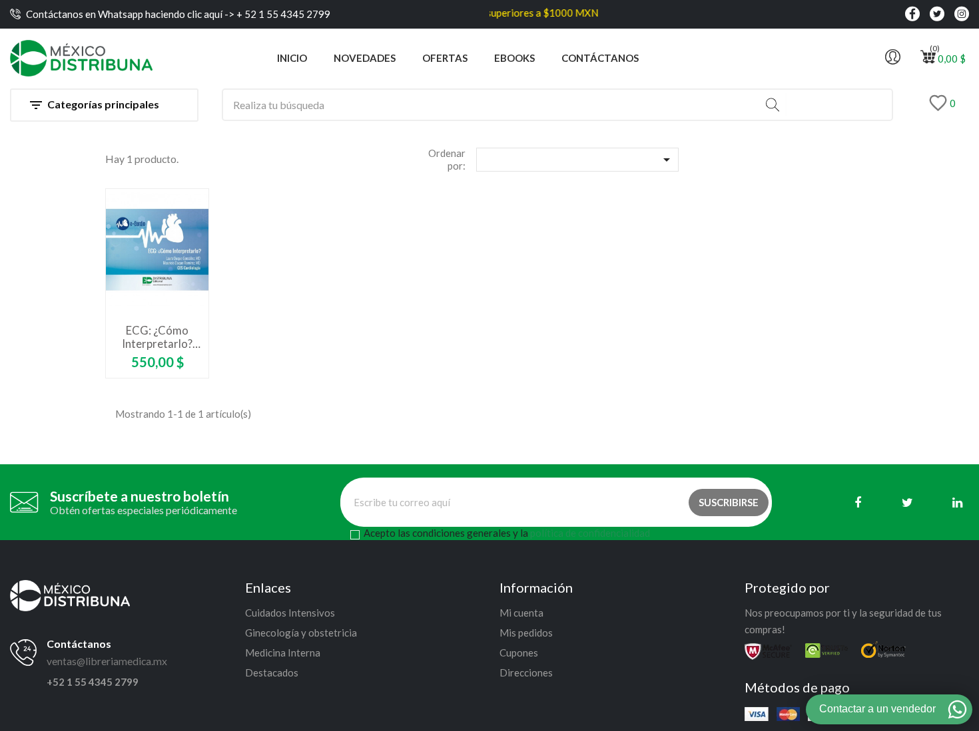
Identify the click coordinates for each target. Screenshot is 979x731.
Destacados (271, 672)
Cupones (518, 652)
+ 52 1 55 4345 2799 (282, 14)
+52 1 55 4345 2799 (93, 682)
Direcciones (526, 672)
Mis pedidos (526, 633)
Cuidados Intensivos (290, 613)
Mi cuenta (521, 613)
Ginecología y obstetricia (301, 633)
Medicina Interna (282, 652)
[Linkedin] (957, 502)
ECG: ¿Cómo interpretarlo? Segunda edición (157, 337)
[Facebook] (857, 502)
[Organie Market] (70, 594)
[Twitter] (907, 502)
